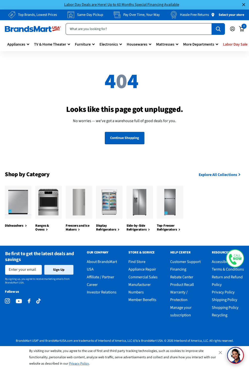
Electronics (108, 44)
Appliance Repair (142, 269)
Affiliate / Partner (100, 277)
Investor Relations (101, 292)
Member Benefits (142, 299)
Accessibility (222, 261)
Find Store (136, 261)
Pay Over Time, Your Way (141, 14)
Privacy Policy (79, 363)
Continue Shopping (124, 138)
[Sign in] (232, 28)
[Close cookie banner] (221, 352)
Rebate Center (181, 277)
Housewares (137, 44)
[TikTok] (38, 301)
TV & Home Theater (50, 44)
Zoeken (218, 29)
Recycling (219, 315)
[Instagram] (7, 301)
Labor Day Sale (235, 44)
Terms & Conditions (228, 269)
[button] (235, 258)
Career (92, 284)
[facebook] (29, 301)
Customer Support (185, 261)
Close (243, 5)
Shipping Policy (224, 299)
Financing (178, 269)
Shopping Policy (225, 307)
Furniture (83, 44)
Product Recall (182, 284)
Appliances (16, 44)
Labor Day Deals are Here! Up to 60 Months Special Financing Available (121, 4)
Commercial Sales (143, 277)
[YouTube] (19, 301)
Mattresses (165, 44)
